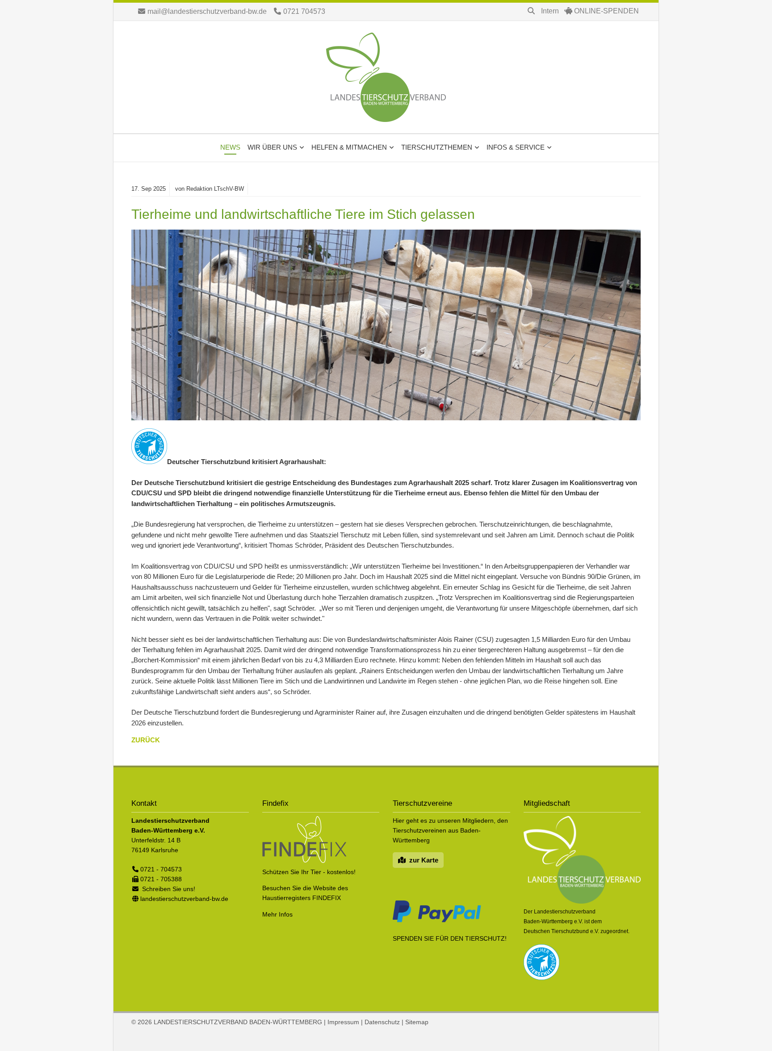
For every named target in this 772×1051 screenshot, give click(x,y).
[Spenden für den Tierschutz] (437, 921)
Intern (550, 11)
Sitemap (416, 1022)
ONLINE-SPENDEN (606, 11)
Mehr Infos (277, 914)
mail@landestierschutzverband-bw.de (207, 11)
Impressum (343, 1022)
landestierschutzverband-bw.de (184, 898)
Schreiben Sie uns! (168, 888)
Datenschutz (382, 1022)
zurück (145, 740)
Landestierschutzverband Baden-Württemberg (386, 77)
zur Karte (423, 860)
